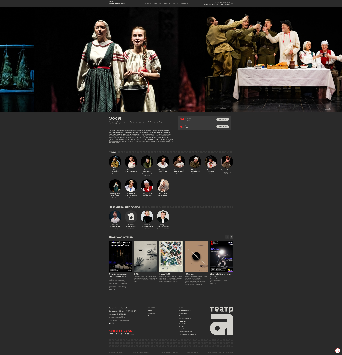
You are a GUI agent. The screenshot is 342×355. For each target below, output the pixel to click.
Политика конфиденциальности (141, 352)
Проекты (181, 316)
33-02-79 (128, 320)
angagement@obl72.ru (117, 317)
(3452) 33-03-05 (225, 4)
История (181, 326)
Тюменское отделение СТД (187, 334)
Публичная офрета (192, 352)
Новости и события (185, 310)
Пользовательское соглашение (169, 352)
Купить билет (223, 119)
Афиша (148, 3)
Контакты (184, 3)
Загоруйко (182, 329)
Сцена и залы (183, 313)
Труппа (150, 316)
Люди (166, 3)
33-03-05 (125, 331)
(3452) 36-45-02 (118, 320)
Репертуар (157, 3)
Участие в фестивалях (185, 331)
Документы (182, 323)
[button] (166, 110)
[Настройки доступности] (337, 350)
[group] (120, 265)
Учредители (182, 321)
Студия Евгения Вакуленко (225, 352)
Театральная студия (185, 318)
